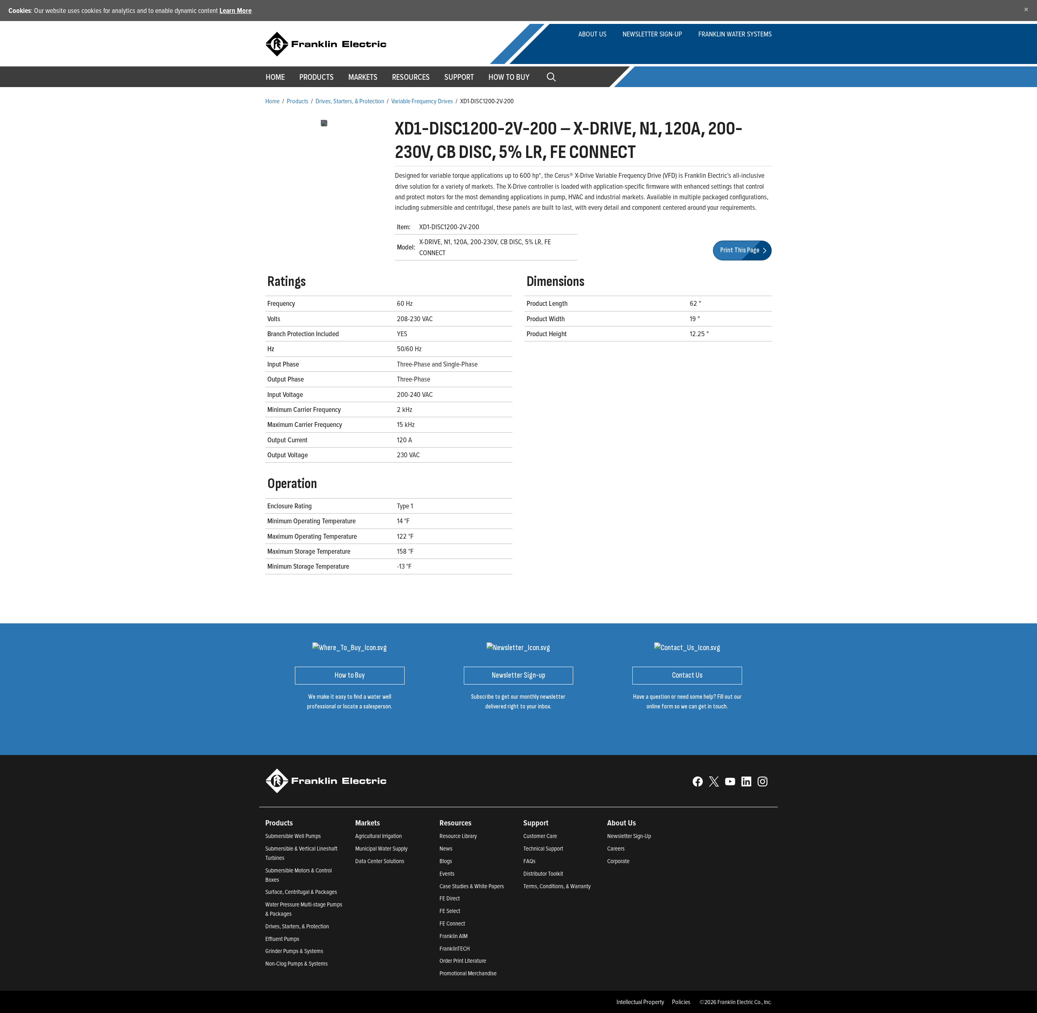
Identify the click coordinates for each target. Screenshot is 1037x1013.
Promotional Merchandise (468, 973)
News (446, 848)
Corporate (618, 861)
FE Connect (452, 923)
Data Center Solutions (379, 861)
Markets (363, 77)
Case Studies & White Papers (472, 886)
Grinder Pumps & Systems (294, 951)
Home (275, 77)
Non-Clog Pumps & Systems (296, 963)
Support (459, 77)
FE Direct (450, 898)
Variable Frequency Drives (422, 100)
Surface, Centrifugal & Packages (301, 891)
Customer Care (540, 836)
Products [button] (316, 77)
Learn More (236, 10)
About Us (592, 34)
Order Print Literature (463, 960)
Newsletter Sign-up (652, 34)
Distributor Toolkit (543, 873)
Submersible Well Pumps (293, 836)
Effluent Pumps (282, 938)
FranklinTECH (455, 948)
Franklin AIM (453, 936)
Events (447, 873)
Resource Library (458, 836)
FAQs (529, 861)
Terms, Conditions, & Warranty (557, 886)
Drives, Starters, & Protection (350, 100)
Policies (681, 1001)
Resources (411, 77)
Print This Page (740, 250)
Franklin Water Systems (735, 34)
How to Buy (509, 77)
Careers (616, 848)
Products (297, 100)
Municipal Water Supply (381, 848)
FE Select (450, 910)
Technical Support (543, 848)
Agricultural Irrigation (378, 836)
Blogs (446, 861)
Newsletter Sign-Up (629, 836)
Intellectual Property (640, 1001)
